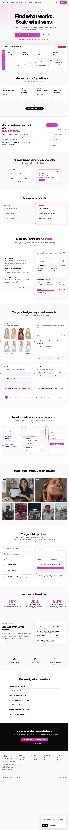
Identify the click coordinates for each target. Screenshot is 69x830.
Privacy (58, 762)
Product (12, 2)
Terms (57, 764)
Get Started (62, 2)
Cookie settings (59, 778)
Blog (36, 2)
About (57, 758)
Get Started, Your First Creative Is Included (27, 34)
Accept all (45, 825)
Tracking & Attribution (23, 762)
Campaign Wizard (22, 758)
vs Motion (33, 764)
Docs (39, 2)
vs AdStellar (33, 758)
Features (18, 2)
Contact (58, 760)
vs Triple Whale (34, 760)
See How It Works (47, 34)
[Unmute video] (32, 500)
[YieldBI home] (5, 2)
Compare (31, 2)
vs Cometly (33, 762)
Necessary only (53, 825)
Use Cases (23, 2)
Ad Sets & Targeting (22, 760)
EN (55, 2)
